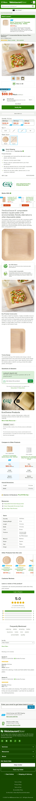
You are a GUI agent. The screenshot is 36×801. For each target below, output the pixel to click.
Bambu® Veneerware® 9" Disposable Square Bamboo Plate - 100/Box (20, 23)
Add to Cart (7, 205)
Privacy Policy (22, 387)
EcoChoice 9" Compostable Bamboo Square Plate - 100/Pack (9, 456)
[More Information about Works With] (11, 193)
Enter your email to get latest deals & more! (17, 704)
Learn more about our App (13, 725)
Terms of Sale (18, 782)
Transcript (6, 424)
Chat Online (10, 774)
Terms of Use (14, 387)
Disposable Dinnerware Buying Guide (18, 503)
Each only (4, 91)
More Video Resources (8, 420)
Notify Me (18, 107)
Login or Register (18, 592)
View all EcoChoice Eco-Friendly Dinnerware (23, 184)
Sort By (3, 640)
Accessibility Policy (18, 790)
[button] (13, 78)
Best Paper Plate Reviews (15, 508)
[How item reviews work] (24, 608)
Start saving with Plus (12, 716)
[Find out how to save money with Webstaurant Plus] (11, 20)
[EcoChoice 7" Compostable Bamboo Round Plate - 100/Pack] (6, 565)
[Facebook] (11, 741)
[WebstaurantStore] (18, 731)
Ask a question (20, 40)
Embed (11, 424)
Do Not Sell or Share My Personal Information (18, 792)
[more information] (23, 151)
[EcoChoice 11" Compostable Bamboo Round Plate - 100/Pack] (20, 565)
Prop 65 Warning (23, 495)
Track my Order (18, 769)
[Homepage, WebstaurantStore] (18, 2)
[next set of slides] (34, 201)
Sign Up (31, 707)
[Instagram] (2, 741)
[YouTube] (6, 741)
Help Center (18, 765)
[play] (18, 401)
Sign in (30, 99)
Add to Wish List (18, 113)
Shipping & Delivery (25, 774)
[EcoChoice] (8, 184)
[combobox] (18, 6)
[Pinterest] (19, 741)
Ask (30, 381)
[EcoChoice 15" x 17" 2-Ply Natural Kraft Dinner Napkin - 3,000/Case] (9, 201)
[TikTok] (15, 741)
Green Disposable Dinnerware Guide (18, 506)
